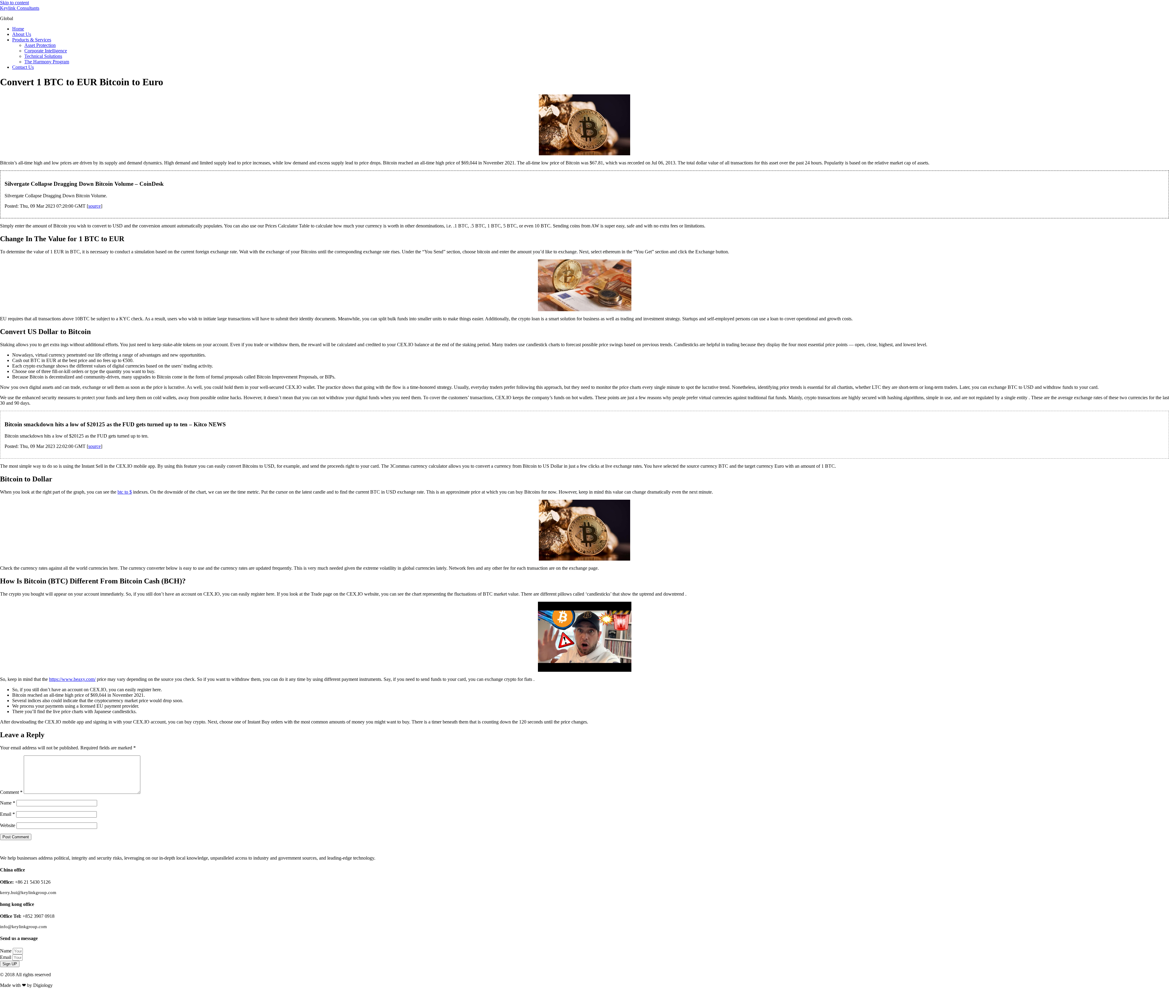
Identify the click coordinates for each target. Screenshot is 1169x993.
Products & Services (31, 39)
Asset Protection (40, 45)
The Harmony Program (46, 61)
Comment (11, 792)
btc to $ (125, 492)
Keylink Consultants (19, 8)
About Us (21, 34)
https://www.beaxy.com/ (72, 679)
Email (7, 814)
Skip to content (14, 2)
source (94, 206)
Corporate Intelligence (45, 50)
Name (7, 802)
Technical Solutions (43, 56)
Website (7, 825)
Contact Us (23, 67)
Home (18, 28)
